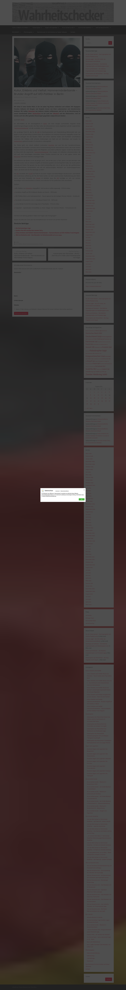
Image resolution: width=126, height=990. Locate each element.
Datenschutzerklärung (65, 490)
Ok (81, 499)
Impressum (57, 490)
